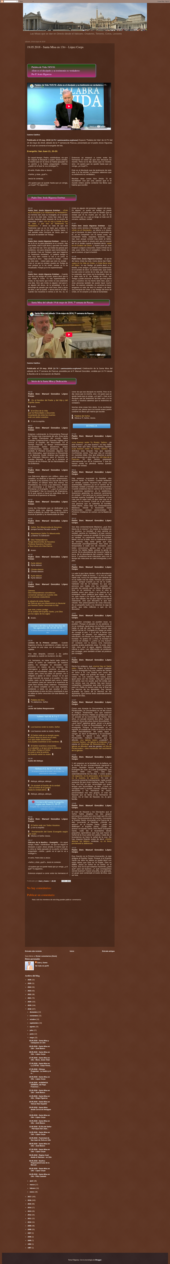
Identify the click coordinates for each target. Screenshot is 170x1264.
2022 (30, 994)
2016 (30, 1200)
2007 (30, 1233)
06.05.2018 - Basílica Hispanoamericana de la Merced (39, 1163)
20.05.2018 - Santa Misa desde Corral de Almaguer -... (40, 1109)
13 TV (54, 140)
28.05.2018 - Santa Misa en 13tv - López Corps (39, 1053)
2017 (30, 1197)
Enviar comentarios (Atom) (46, 956)
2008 (30, 1229)
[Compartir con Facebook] (68, 881)
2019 (30, 1005)
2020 (30, 1002)
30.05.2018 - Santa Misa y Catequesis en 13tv (39, 1042)
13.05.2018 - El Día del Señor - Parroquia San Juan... (40, 1128)
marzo (32, 1185)
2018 (30, 1009)
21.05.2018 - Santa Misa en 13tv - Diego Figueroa (39, 1097)
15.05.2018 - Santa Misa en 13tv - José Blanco (39, 1122)
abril (32, 1181)
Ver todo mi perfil (42, 966)
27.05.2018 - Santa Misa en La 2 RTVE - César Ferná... (40, 1064)
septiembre (34, 1023)
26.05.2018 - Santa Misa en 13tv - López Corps (39, 1078)
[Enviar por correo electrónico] (62, 881)
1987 (30, 1248)
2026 (30, 980)
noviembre (34, 1016)
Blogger (98, 1260)
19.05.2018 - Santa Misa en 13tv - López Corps (39, 1116)
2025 (30, 983)
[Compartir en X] (66, 881)
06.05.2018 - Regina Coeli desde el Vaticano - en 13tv (40, 1156)
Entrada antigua (108, 951)
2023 (30, 991)
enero (32, 1192)
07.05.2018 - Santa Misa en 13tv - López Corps (39, 1150)
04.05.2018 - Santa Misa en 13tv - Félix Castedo (39, 1175)
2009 (30, 1226)
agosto (33, 1027)
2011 (30, 1218)
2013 (30, 1211)
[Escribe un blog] (64, 881)
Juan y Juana (42, 963)
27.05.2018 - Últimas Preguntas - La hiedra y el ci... (40, 1071)
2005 (30, 1240)
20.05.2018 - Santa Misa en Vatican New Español (39, 1103)
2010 (30, 1222)
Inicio (72, 951)
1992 (30, 1244)
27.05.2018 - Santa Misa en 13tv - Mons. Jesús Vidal (39, 1059)
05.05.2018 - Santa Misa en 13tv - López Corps (39, 1170)
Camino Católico (33, 135)
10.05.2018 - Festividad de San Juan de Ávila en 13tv (40, 1139)
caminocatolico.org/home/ (67, 140)
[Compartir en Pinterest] (70, 881)
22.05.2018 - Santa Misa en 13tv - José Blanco (39, 1091)
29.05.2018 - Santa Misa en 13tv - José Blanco (39, 1047)
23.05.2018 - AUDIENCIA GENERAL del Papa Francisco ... (38, 1085)
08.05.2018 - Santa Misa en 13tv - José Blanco (39, 1145)
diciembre (34, 1012)
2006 (30, 1237)
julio (32, 1030)
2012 (30, 1215)
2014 (30, 1208)
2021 (30, 998)
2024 (30, 987)
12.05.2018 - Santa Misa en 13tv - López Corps (39, 1133)
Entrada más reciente (33, 951)
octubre (33, 1019)
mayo (32, 1038)
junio (32, 1034)
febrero (33, 1188)
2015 (30, 1204)
